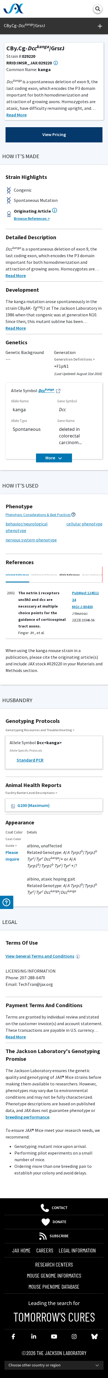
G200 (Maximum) (33, 805)
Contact (60, 1208)
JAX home (21, 1250)
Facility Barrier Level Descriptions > (31, 793)
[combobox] (54, 1365)
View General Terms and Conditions (40, 956)
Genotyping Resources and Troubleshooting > (40, 730)
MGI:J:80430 (82, 606)
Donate (59, 1222)
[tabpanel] (54, 612)
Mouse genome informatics (54, 1275)
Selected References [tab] (17, 574)
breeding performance (27, 1117)
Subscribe (59, 1236)
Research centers (54, 1264)
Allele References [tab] (70, 574)
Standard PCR (30, 760)
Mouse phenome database (54, 1286)
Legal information (77, 1250)
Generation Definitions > (74, 359)
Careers (44, 1250)
